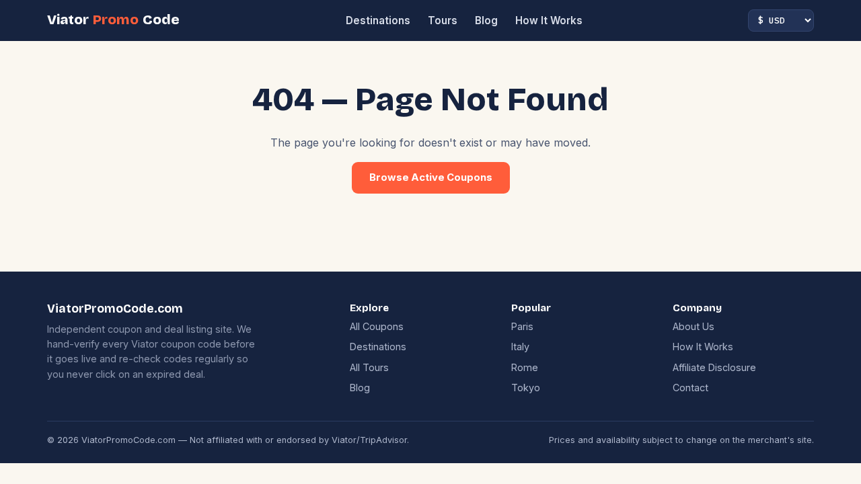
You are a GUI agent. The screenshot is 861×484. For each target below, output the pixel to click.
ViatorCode (113, 19)
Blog (486, 20)
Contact (690, 387)
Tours (442, 20)
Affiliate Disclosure (714, 367)
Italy (520, 346)
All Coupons (377, 326)
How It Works (549, 20)
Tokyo (525, 387)
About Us (693, 326)
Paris (522, 326)
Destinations (378, 20)
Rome (524, 367)
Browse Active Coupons (430, 177)
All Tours (369, 367)
